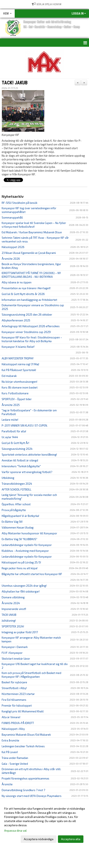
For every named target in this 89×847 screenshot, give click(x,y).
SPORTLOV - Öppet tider (17, 399)
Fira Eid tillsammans (14, 699)
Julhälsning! (9, 620)
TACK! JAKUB (15, 83)
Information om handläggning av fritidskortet (29, 299)
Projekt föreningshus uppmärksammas (25, 778)
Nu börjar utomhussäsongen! (19, 381)
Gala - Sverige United (15, 763)
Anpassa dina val (15, 830)
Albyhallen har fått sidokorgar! (21, 591)
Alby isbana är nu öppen (16, 282)
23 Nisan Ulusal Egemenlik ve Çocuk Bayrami (29, 252)
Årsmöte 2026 (11, 258)
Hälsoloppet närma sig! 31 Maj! (20, 364)
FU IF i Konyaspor (12, 652)
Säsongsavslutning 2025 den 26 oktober (27, 314)
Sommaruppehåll (12, 217)
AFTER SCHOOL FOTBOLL (16, 489)
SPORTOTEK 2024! (13, 626)
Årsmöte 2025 (11, 405)
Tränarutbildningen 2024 (17, 483)
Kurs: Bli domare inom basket (19, 387)
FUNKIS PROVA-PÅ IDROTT (18, 723)
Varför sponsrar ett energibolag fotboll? (27, 472)
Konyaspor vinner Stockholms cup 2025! (26, 332)
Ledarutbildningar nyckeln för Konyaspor (27, 545)
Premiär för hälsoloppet (17, 705)
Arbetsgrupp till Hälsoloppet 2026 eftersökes (31, 326)
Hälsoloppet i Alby (13, 728)
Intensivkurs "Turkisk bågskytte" (21, 466)
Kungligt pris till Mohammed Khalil (23, 711)
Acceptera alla (70, 839)
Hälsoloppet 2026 (13, 247)
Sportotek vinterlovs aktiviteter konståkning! (29, 454)
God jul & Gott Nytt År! (15, 443)
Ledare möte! (10, 419)
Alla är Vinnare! (11, 717)
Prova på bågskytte (14, 510)
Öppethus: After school (16, 504)
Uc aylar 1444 (10, 437)
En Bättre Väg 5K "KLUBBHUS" (19, 539)
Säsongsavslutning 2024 (17, 448)
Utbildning (8, 477)
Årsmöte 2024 (11, 603)
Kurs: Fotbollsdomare (15, 393)
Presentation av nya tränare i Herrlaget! (26, 288)
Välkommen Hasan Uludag (18, 527)
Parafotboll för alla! (14, 431)
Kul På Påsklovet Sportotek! (19, 370)
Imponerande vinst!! (14, 609)
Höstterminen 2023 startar (18, 694)
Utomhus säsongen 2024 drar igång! (24, 585)
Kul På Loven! (10, 752)
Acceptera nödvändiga (38, 839)
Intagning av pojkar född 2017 (20, 632)
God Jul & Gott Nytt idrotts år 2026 (23, 294)
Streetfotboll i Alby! (14, 688)
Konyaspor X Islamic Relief (18, 346)
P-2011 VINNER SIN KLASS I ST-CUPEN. (25, 425)
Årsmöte (7, 784)
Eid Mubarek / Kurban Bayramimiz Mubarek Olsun (32, 232)
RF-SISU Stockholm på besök (19, 202)
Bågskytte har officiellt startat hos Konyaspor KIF (32, 574)
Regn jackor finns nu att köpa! (19, 568)
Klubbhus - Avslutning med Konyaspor (25, 550)
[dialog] (44, 823)
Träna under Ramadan (15, 758)
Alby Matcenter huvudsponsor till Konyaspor (29, 533)
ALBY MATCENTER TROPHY (18, 358)
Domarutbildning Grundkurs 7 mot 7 (23, 790)
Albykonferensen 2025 (16, 320)
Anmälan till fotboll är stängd (20, 460)
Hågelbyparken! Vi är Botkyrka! (20, 516)
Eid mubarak (9, 375)
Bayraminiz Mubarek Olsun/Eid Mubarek (26, 734)
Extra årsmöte (10, 740)
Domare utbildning (13, 597)
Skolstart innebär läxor (16, 658)
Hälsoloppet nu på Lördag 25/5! (21, 562)
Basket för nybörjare (14, 682)
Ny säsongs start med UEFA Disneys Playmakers (31, 796)
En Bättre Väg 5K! (12, 521)
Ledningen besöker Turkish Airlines (23, 746)
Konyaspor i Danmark (15, 647)
